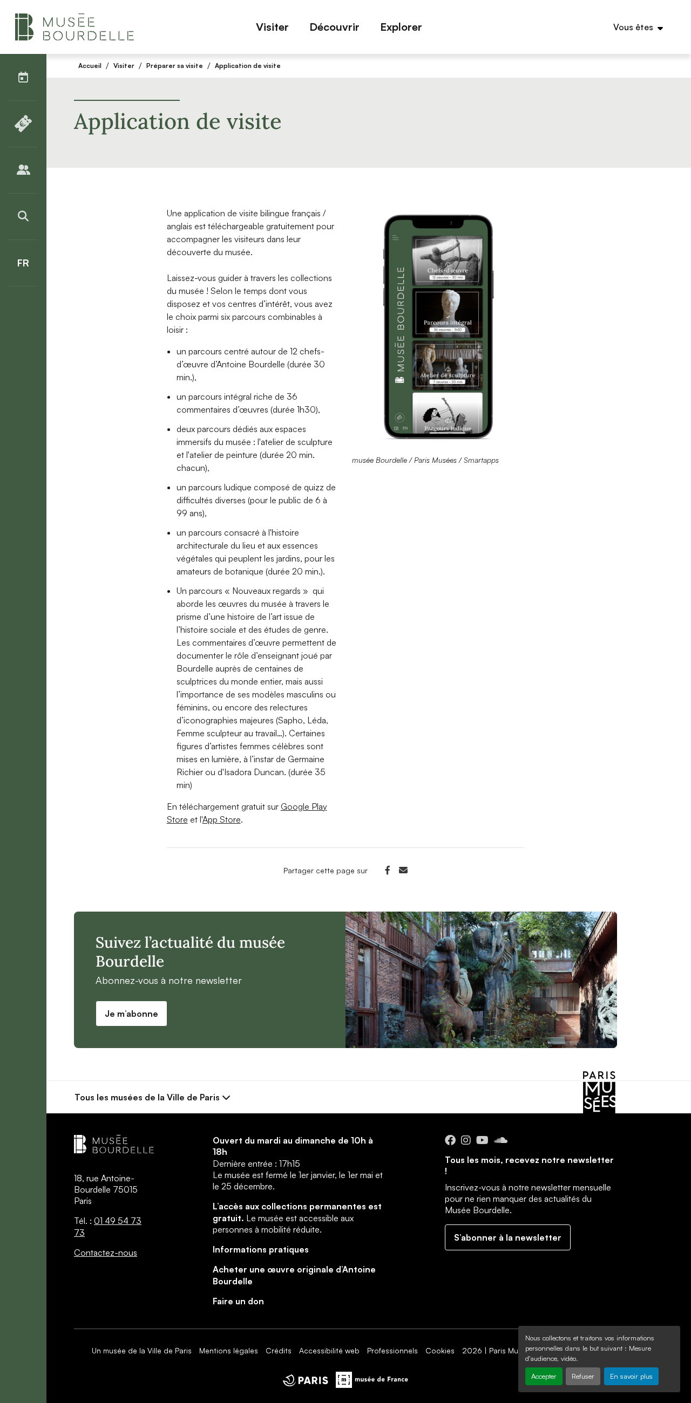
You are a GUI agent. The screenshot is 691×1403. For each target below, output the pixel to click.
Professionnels (392, 1350)
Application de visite (248, 65)
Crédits (279, 1350)
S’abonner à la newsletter (507, 1237)
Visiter (123, 65)
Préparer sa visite (174, 65)
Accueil (89, 65)
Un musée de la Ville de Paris (142, 1350)
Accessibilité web (329, 1350)
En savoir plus (631, 1376)
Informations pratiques (261, 1249)
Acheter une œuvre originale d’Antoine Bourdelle (294, 1275)
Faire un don (238, 1301)
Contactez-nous (105, 1252)
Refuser (583, 1376)
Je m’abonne (131, 1013)
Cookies (440, 1350)
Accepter (544, 1376)
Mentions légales (228, 1350)
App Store (221, 819)
